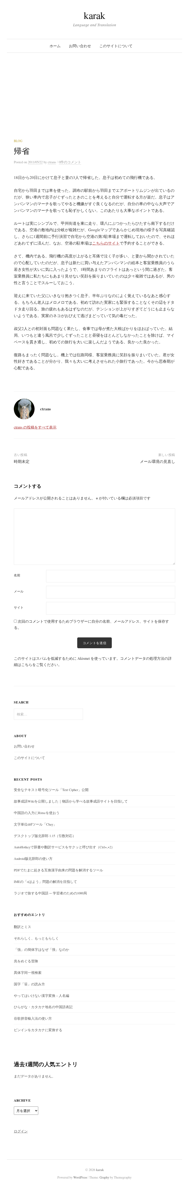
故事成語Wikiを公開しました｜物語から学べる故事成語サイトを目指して (71, 801)
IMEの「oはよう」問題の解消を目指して (45, 881)
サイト (19, 607)
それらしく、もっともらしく (36, 938)
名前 (17, 575)
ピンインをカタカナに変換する (38, 1029)
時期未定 (22, 461)
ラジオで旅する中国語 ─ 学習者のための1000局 (50, 893)
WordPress (80, 1177)
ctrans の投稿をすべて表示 (35, 427)
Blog (18, 141)
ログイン (21, 1131)
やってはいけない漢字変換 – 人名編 (41, 995)
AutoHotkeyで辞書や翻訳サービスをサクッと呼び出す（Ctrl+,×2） (64, 847)
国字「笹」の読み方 (29, 984)
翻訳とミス (22, 926)
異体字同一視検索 (27, 972)
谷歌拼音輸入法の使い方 (33, 1018)
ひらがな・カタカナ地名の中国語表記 (43, 1006)
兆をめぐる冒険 (26, 961)
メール (19, 591)
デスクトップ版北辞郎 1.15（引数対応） (45, 835)
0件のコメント (70, 162)
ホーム (55, 45)
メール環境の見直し (157, 461)
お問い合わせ (80, 45)
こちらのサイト (106, 243)
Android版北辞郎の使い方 (33, 858)
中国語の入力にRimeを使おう (36, 812)
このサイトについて (116, 45)
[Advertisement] (94, 104)
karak (94, 15)
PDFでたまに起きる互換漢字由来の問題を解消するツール (58, 870)
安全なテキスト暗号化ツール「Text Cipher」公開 (51, 789)
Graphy (104, 1177)
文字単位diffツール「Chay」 (35, 824)
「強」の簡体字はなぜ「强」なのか (41, 949)
